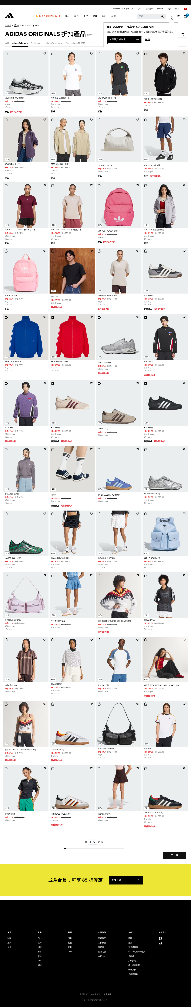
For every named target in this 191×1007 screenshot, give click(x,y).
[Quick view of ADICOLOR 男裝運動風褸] (145, 185)
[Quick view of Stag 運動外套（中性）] (6, 119)
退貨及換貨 (133, 947)
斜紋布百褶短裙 (104, 814)
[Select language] (185, 9)
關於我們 (102, 938)
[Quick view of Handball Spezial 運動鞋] (99, 449)
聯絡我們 (132, 970)
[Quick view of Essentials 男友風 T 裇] (99, 251)
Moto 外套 (148, 362)
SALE (8, 25)
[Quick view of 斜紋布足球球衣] (6, 640)
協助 (130, 938)
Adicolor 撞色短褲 (152, 165)
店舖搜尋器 (133, 974)
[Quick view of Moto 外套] (145, 317)
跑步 (40, 938)
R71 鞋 (53, 495)
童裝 (70, 947)
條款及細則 (95, 994)
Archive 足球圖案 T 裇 (60, 98)
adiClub (101, 956)
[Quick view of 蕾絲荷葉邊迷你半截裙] (52, 513)
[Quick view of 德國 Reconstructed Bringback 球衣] (99, 575)
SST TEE (54, 297)
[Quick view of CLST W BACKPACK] (145, 513)
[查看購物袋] (185, 16)
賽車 (40, 952)
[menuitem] (48, 16)
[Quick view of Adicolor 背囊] (6, 251)
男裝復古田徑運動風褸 (153, 99)
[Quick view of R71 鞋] (52, 449)
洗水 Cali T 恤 (103, 685)
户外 (40, 961)
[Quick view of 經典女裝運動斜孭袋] (6, 575)
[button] (48, 16)
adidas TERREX (78, 43)
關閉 (147, 40)
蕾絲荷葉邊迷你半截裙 (60, 558)
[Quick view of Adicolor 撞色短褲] (145, 119)
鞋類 (9, 938)
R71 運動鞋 (148, 296)
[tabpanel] (95, 457)
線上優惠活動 (134, 965)
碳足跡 (101, 947)
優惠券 (131, 956)
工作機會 (102, 943)
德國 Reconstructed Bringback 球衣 (114, 621)
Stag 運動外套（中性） (14, 164)
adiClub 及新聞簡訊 (136, 952)
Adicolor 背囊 (11, 296)
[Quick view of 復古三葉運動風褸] (6, 449)
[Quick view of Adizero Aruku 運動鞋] (6, 53)
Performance (37, 43)
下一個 (174, 855)
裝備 (9, 947)
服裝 (9, 943)
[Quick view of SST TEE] (52, 251)
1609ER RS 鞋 (103, 429)
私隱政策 (84, 994)
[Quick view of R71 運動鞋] (145, 251)
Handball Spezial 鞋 (60, 814)
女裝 (70, 943)
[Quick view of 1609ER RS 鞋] (99, 383)
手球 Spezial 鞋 (57, 750)
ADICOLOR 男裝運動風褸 (154, 230)
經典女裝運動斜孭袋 (13, 620)
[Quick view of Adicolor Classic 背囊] (99, 185)
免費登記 (116, 880)
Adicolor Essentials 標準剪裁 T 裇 (20, 230)
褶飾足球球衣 (10, 814)
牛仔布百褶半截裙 (58, 621)
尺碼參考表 (133, 961)
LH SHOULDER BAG (105, 165)
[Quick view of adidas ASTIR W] (99, 317)
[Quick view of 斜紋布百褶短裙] (99, 768)
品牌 (16, 26)
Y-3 (67, 43)
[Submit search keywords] (162, 16)
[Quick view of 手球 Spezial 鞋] (52, 704)
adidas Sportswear (54, 43)
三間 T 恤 (147, 749)
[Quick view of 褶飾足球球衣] (6, 768)
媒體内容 (102, 952)
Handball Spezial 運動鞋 (109, 495)
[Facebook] (160, 938)
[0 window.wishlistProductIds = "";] (178, 16)
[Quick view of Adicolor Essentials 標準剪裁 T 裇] (6, 185)
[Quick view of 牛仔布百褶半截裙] (52, 575)
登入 (177, 9)
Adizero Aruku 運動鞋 (14, 98)
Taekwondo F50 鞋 (152, 494)
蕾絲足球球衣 (149, 620)
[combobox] (151, 16)
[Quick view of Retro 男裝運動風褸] (6, 317)
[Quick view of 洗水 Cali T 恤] (99, 640)
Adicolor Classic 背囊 (108, 231)
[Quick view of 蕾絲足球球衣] (145, 575)
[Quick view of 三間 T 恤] (145, 704)
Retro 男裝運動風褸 (13, 362)
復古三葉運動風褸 (12, 494)
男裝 (70, 938)
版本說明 (107, 994)
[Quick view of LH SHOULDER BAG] (99, 119)
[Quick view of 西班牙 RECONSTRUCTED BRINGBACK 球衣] (145, 640)
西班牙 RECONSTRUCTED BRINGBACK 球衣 (161, 685)
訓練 (40, 947)
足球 (40, 943)
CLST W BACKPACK (152, 558)
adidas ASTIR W (104, 363)
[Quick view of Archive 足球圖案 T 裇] (52, 53)
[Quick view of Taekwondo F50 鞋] (145, 449)
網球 (40, 965)
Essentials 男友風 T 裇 (107, 296)
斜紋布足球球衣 (11, 685)
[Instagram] (160, 943)
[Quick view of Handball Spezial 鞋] (52, 768)
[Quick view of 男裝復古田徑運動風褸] (145, 53)
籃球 (40, 956)
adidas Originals (30, 25)
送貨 (130, 943)
